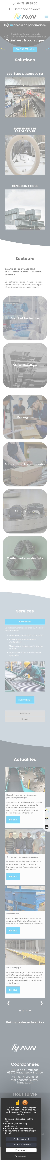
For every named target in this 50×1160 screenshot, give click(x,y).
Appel (46, 813)
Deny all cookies (22, 1144)
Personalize (21, 1150)
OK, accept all (22, 1139)
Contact (46, 821)
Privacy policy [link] (21, 1156)
